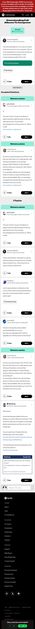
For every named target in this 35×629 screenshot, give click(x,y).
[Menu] (31, 15)
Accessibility (7, 616)
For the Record (9, 515)
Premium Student (10, 582)
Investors (7, 536)
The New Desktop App (10, 450)
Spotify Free (8, 586)
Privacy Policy (7, 610)
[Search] (22, 15)
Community (10, 15)
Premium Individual (10, 570)
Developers (8, 528)
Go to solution (18, 31)
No (14, 626)
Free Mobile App (9, 557)
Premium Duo (8, 574)
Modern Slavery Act (9, 619)
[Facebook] (18, 593)
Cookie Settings (8, 613)
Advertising (8, 532)
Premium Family (9, 578)
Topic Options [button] (17, 87)
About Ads (16, 613)
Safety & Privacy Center (14, 607)
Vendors (7, 540)
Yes (21, 626)
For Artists (7, 524)
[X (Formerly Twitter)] (12, 593)
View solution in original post (12, 129)
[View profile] (4, 40)
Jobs (6, 511)
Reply (27, 82)
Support (7, 549)
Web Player (8, 553)
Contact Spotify (9, 561)
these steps (7, 10)
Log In (27, 15)
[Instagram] (6, 593)
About (6, 507)
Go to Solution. (14, 63)
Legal (5, 607)
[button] (31, 40)
